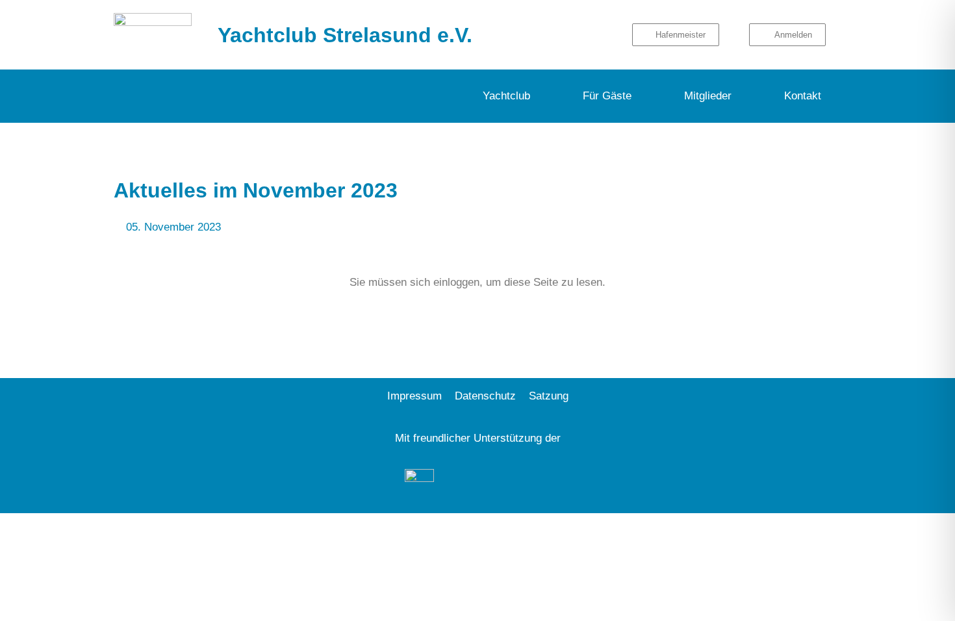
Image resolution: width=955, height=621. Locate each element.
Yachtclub (506, 96)
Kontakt (802, 96)
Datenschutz (485, 396)
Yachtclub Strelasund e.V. (345, 35)
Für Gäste (607, 96)
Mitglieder (708, 96)
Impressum (414, 396)
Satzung (548, 396)
